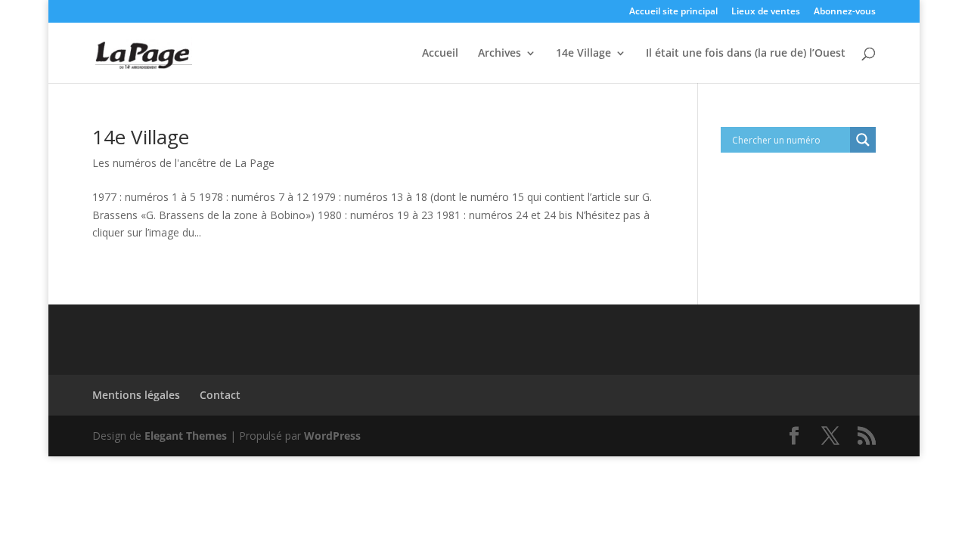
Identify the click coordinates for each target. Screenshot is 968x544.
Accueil (440, 54)
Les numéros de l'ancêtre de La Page (183, 163)
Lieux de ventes (765, 12)
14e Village (583, 54)
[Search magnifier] (863, 140)
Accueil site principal (673, 12)
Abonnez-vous (845, 12)
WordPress (332, 435)
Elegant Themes (185, 435)
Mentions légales (136, 395)
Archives (499, 54)
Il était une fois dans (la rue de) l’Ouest (745, 54)
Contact (220, 395)
